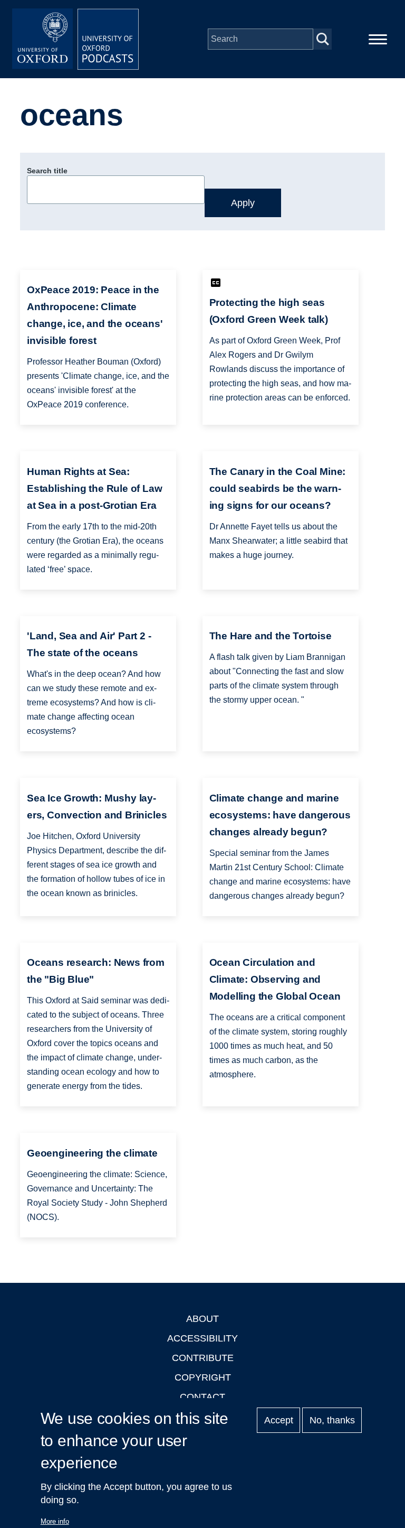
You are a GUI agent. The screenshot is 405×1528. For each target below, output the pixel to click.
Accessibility (202, 1338)
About (202, 1318)
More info (55, 1521)
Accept (278, 1420)
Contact (202, 1397)
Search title (47, 170)
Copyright (203, 1377)
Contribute (203, 1358)
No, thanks (332, 1420)
